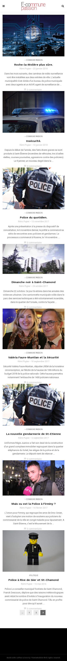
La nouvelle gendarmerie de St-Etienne (33, 434)
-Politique (33, 575)
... (22, 612)
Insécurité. (33, 141)
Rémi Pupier (25, 68)
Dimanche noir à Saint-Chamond (33, 282)
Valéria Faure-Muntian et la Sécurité (33, 357)
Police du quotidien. (33, 217)
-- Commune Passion (34, 60)
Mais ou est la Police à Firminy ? (34, 503)
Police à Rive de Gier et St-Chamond (33, 580)
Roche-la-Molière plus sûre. (33, 64)
